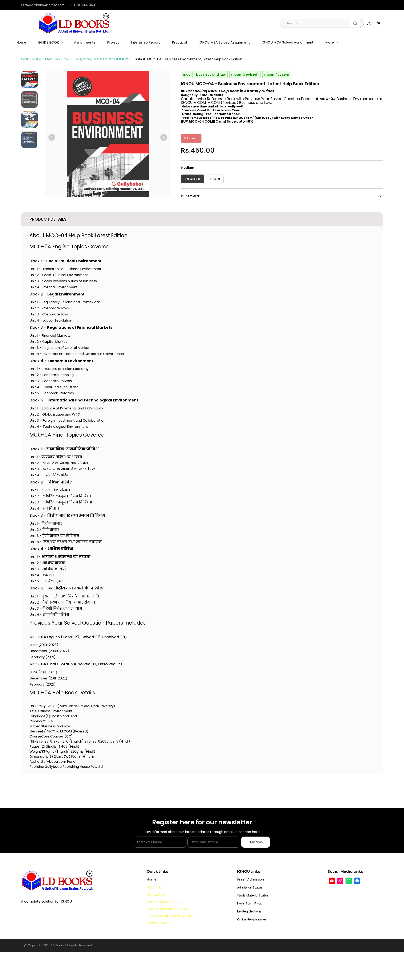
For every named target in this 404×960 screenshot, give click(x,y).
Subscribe (256, 842)
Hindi (215, 178)
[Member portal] (369, 23)
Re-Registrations (249, 911)
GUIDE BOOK (31, 59)
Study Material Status (252, 895)
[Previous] (51, 137)
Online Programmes (252, 919)
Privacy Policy (158, 923)
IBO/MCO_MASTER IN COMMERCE (103, 59)
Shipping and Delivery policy (170, 916)
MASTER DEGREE (58, 59)
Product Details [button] (47, 219)
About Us (154, 887)
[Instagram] (340, 881)
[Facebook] (357, 881)
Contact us (156, 894)
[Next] (163, 137)
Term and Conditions (164, 901)
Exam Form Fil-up (250, 903)
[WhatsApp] (349, 881)
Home (152, 879)
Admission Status (249, 887)
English (193, 178)
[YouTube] (332, 881)
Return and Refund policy (167, 908)
